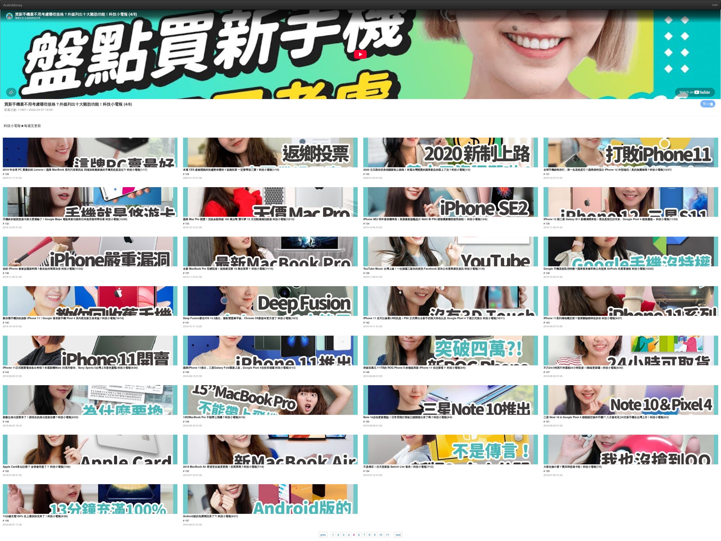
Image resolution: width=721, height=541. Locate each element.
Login (715, 5)
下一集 (707, 104)
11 (387, 534)
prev (323, 534)
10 (380, 534)
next (398, 534)
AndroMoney (12, 4)
